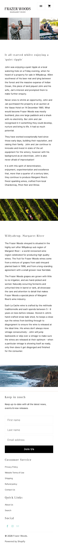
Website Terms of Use (14, 472)
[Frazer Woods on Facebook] (7, 526)
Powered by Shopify (15, 541)
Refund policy (11, 484)
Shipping (9, 478)
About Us (9, 504)
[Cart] (49, 6)
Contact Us (10, 489)
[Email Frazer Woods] (17, 526)
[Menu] (41, 6)
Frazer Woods (20, 536)
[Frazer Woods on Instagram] (12, 526)
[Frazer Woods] (18, 8)
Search (8, 510)
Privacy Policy (11, 467)
